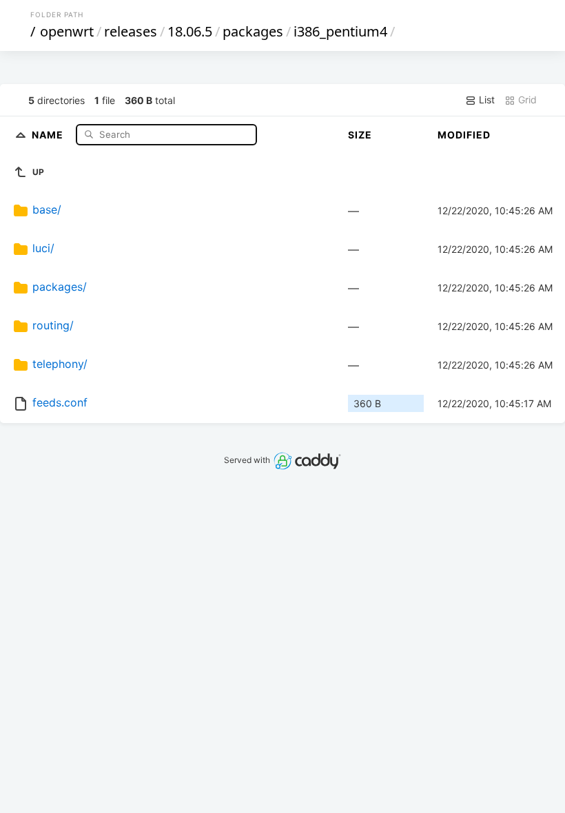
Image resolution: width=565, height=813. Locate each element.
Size (360, 135)
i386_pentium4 (340, 31)
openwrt (67, 31)
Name (49, 134)
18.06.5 (189, 31)
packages (253, 31)
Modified (464, 135)
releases (130, 31)
